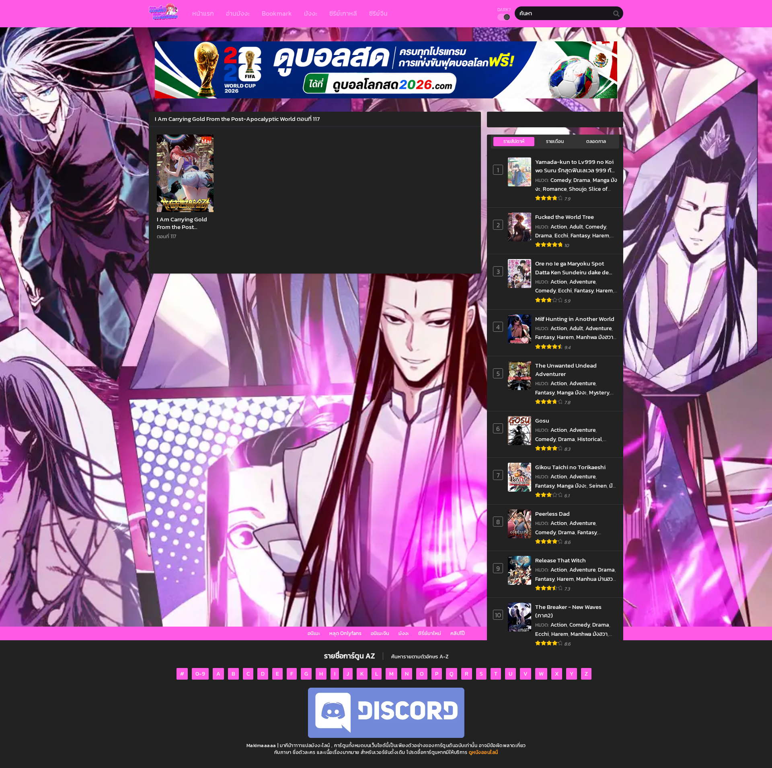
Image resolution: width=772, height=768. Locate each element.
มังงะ (403, 633)
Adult (576, 227)
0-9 (200, 674)
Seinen (598, 486)
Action (558, 227)
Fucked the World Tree (564, 216)
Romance (555, 189)
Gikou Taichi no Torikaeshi (570, 467)
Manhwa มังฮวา (594, 337)
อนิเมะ (314, 633)
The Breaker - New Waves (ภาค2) (568, 611)
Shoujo (577, 189)
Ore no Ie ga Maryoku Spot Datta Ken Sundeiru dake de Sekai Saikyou (572, 267)
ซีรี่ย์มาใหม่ (429, 633)
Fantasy (580, 235)
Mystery (599, 392)
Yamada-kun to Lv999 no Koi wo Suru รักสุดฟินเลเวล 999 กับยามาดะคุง (575, 166)
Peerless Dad (552, 513)
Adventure (582, 282)
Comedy (560, 180)
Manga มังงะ (572, 392)
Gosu (542, 420)
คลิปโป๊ (457, 633)
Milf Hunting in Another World (574, 319)
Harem (600, 235)
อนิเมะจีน (380, 633)
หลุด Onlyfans (345, 633)
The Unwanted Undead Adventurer (566, 369)
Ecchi (561, 235)
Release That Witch (560, 560)
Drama (581, 180)
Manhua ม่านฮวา (595, 579)
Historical (589, 439)
